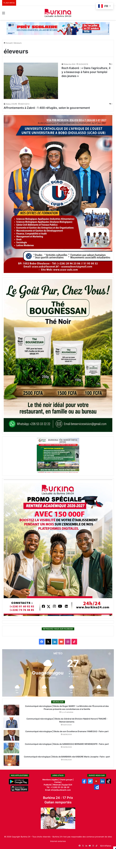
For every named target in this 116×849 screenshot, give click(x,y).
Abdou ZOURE (11, 104)
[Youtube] (96, 783)
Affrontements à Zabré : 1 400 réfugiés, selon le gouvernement (47, 107)
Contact (58, 782)
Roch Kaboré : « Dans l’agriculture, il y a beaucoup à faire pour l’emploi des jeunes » (86, 72)
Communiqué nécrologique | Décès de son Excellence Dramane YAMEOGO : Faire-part (67, 731)
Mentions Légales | (51, 779)
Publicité (47, 785)
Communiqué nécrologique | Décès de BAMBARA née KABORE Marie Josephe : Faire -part (67, 756)
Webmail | (57, 785)
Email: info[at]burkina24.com (58, 790)
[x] (90, 783)
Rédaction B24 (69, 64)
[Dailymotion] (96, 789)
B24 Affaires (105, 846)
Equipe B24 (67, 785)
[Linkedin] (102, 783)
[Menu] (3, 14)
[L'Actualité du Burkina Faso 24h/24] (58, 13)
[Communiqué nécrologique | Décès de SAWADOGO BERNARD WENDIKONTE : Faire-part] (11, 748)
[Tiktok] (108, 783)
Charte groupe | (67, 779)
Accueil (8, 43)
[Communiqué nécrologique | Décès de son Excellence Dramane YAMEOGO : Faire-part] (11, 735)
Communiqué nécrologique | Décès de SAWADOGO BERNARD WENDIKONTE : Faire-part (67, 744)
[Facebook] (84, 783)
